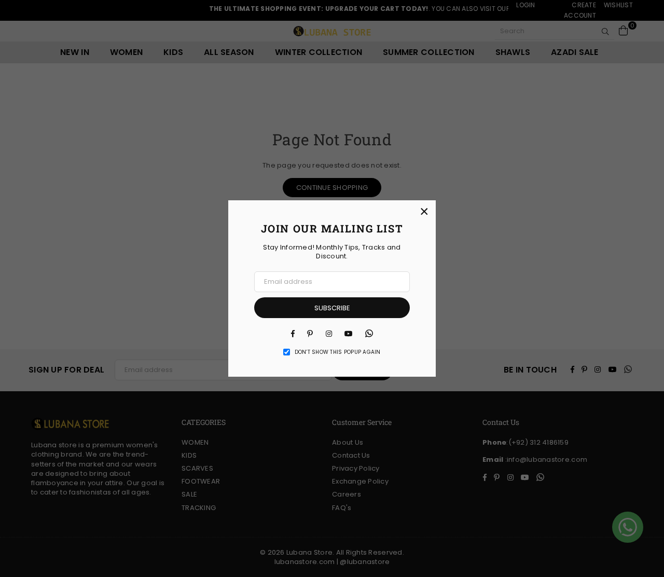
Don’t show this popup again (338, 352)
